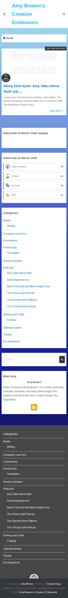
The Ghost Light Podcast (21, 293)
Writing (11, 226)
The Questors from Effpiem (22, 299)
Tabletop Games (12, 327)
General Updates (12, 261)
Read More (56, 111)
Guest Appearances (18, 279)
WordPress (27, 584)
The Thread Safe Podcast (21, 306)
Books (6, 220)
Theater (7, 334)
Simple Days (54, 584)
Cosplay (11, 319)
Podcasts (8, 267)
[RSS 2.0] (34, 407)
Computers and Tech (14, 233)
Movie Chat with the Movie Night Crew (28, 286)
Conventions (10, 240)
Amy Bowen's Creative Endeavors (28, 14)
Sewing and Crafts (13, 314)
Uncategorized (11, 341)
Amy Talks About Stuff (55, 48)
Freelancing (10, 247)
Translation (13, 252)
